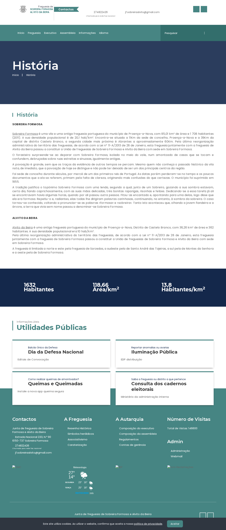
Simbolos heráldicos (81, 434)
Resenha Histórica (79, 428)
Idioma (103, 33)
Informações (87, 33)
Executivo (50, 33)
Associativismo (77, 439)
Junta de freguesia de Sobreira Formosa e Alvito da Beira (32, 430)
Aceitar (175, 524)
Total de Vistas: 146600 (182, 428)
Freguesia (34, 33)
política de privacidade (148, 524)
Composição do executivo (136, 428)
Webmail (176, 456)
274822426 (100, 13)
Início (21, 33)
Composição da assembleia (138, 434)
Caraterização (77, 445)
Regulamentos (129, 439)
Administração (180, 451)
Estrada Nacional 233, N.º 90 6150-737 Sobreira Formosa (31, 438)
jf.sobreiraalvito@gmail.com (142, 12)
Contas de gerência (132, 445)
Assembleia (67, 33)
